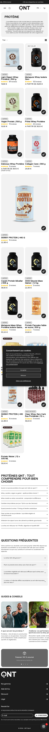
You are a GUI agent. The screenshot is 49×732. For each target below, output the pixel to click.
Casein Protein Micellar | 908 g (12, 282)
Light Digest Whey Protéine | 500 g (9, 78)
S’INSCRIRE (42, 715)
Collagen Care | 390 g (35, 164)
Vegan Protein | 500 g (11, 122)
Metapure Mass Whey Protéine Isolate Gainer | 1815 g (12, 326)
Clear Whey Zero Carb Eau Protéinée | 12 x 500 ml (35, 415)
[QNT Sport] (12, 674)
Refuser (23, 375)
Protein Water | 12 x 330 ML (10, 458)
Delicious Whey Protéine (12, 164)
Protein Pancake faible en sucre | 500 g (35, 326)
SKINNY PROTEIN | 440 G (13, 238)
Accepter (23, 370)
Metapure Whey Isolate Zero (36, 78)
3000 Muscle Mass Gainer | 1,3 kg (34, 282)
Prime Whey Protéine (35, 122)
